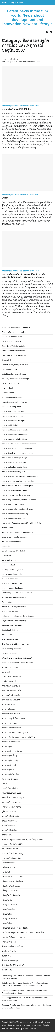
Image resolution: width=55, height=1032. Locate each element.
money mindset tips (10, 579)
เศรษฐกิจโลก (7, 914)
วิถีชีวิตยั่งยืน (7, 835)
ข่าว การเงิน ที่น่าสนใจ (11, 695)
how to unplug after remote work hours (17, 509)
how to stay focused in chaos (13, 504)
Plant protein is (8, 602)
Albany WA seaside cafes (12, 337)
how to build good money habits (15, 430)
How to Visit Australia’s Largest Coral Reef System (22, 523)
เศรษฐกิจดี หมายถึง (9, 905)
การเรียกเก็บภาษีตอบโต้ (11, 686)
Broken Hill (6, 360)
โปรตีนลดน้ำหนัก (9, 951)
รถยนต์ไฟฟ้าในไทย (9, 830)
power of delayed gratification (14, 607)
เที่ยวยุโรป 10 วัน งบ (10, 891)
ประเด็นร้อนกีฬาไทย (10, 788)
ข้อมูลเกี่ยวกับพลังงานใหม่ (12, 690)
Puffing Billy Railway (10, 611)
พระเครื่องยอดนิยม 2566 (11, 793)
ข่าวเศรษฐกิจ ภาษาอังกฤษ (12, 751)
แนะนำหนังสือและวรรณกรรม (13, 937)
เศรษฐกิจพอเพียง (8, 909)
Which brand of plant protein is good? (17, 658)
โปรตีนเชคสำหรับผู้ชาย (11, 960)
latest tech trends (9, 560)
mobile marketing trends (11, 574)
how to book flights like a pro (13, 420)
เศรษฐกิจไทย (7, 923)
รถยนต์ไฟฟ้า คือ (8, 825)
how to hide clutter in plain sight (14, 458)
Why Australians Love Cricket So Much (17, 663)
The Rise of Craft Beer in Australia (15, 644)
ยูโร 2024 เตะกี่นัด (9, 811)
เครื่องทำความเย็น (9, 863)
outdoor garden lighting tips (13, 588)
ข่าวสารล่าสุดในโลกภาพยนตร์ (14, 718)
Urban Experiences (9, 653)
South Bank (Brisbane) (11, 630)
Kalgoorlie (6, 546)
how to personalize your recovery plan (17, 486)
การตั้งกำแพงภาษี (9, 681)
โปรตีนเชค (6, 956)
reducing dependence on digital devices (18, 616)
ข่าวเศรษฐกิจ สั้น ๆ (9, 756)
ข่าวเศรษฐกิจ (7, 746)
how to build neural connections (15, 434)
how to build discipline (11, 425)
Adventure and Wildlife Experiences (16, 327)
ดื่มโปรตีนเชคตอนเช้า (10, 779)
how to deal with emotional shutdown (17, 448)
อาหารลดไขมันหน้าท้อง (11, 858)
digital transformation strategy (14, 374)
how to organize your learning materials (18, 481)
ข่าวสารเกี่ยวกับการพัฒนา (12, 728)
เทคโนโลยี (6, 872)
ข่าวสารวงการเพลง (9, 723)
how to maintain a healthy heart (14, 467)
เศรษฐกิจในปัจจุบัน (9, 919)
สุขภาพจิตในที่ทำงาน (10, 849)
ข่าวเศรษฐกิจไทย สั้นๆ (10, 774)
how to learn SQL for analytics (14, 462)
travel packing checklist (11, 649)
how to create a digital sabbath (14, 439)
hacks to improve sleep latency (14, 402)
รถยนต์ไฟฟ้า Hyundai (10, 816)
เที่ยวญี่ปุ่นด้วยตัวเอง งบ (11, 886)
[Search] (51, 32)
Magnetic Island (8, 565)
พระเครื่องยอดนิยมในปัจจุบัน (13, 798)
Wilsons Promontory (10, 667)
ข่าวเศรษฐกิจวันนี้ (9, 765)
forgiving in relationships (11, 397)
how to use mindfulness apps (13, 518)
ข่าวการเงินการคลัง (9, 704)
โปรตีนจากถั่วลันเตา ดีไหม (12, 946)
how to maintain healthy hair (13, 472)
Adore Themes (29, 1028)
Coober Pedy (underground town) (15, 365)
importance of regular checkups (15, 537)
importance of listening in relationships (17, 532)
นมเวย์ (4, 784)
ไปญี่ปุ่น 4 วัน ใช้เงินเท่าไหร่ (13, 965)
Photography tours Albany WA (14, 597)
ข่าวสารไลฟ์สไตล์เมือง (11, 742)
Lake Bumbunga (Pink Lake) (13, 551)
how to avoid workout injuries (13, 416)
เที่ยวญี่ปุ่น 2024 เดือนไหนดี (12, 881)
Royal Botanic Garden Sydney (14, 621)
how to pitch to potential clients (14, 490)
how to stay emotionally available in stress (19, 500)
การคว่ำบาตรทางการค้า (11, 677)
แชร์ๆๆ (5, 198)
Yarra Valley (7, 672)
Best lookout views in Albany (13, 351)
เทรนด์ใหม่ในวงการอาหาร (12, 877)
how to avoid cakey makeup (13, 411)
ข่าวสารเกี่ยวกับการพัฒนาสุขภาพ (15, 732)
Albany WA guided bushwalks (13, 332)
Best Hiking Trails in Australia (13, 346)
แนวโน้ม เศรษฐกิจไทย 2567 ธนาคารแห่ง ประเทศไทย (23, 933)
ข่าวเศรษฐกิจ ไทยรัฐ (10, 760)
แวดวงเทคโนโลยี (9, 942)
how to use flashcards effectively (15, 514)
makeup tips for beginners (12, 569)
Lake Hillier (6, 555)
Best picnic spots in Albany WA (14, 355)
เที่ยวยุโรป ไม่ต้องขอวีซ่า (11, 895)
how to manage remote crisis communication (20, 476)
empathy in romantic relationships (15, 379)
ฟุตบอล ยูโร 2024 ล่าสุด (11, 802)
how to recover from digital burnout (16, 495)
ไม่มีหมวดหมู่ (7, 970)
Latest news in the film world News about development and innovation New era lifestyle (27, 17)
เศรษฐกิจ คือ (7, 900)
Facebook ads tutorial (10, 383)
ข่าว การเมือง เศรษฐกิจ (11, 700)
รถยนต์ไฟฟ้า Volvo (9, 821)
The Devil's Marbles (10, 639)
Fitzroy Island (7, 388)
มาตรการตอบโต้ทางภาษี (11, 807)
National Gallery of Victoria (12, 583)
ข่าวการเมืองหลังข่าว (10, 709)
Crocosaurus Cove (9, 369)
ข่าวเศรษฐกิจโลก (8, 770)
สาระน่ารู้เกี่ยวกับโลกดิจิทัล (12, 844)
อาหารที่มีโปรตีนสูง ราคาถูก (13, 853)
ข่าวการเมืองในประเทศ (11, 714)
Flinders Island (8, 393)
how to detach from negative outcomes (17, 453)
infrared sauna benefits (11, 542)
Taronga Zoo (7, 635)
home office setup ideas (11, 407)
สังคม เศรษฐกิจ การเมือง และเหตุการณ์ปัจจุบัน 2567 (20, 106)
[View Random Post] (47, 32)
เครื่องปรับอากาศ (8, 867)
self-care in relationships (12, 625)
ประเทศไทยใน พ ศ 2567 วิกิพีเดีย (16, 109)
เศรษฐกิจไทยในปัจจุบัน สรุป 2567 (15, 928)
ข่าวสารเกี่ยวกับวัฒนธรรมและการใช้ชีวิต (18, 737)
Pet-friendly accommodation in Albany (17, 593)
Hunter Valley (7, 528)
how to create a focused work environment (19, 444)
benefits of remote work (11, 341)
